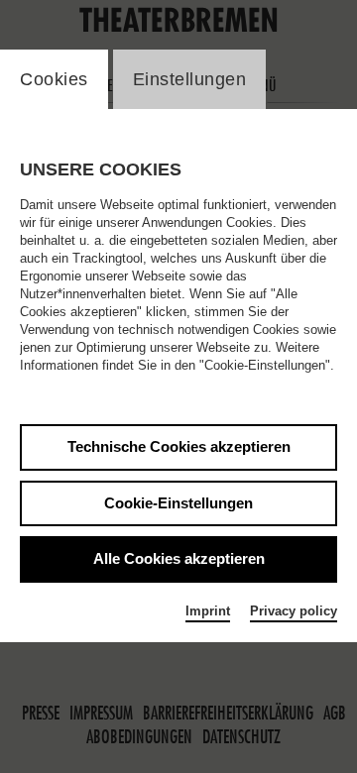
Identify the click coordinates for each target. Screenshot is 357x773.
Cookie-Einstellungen (178, 503)
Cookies (54, 79)
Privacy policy (293, 611)
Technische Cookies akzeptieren (179, 446)
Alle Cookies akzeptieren (179, 558)
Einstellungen (190, 79)
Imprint (207, 611)
